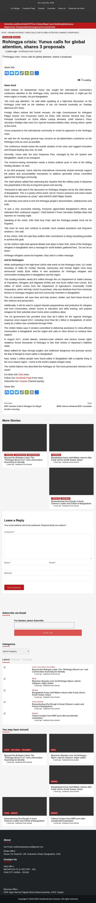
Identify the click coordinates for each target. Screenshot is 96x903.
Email (52, 563)
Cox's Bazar (20, 455)
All (63, 899)
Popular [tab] (15, 659)
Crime (52, 27)
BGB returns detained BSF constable (74, 404)
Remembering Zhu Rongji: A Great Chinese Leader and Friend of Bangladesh (71, 502)
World (34, 678)
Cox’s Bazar (37, 24)
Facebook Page (28, 8)
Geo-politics (15, 24)
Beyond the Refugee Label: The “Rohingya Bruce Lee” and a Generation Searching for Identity (23, 460)
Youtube (41, 8)
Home (7, 24)
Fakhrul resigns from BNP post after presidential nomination (68, 820)
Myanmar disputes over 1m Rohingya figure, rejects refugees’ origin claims (68, 756)
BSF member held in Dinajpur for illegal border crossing (22, 406)
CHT (29, 24)
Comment (9, 532)
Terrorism (45, 27)
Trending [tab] (27, 659)
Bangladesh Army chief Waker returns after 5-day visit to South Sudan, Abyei (71, 459)
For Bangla (15, 8)
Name (7, 563)
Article (24, 24)
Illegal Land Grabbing (53, 24)
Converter (51, 8)
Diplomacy (68, 24)
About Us (62, 8)
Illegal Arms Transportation (17, 27)
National (17, 37)
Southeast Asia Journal (29, 51)
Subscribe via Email (76, 8)
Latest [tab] (6, 659)
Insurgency (35, 27)
